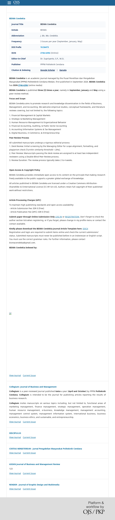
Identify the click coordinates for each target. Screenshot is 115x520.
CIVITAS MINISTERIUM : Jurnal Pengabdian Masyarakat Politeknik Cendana (45, 448)
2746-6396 (45, 53)
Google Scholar (47, 70)
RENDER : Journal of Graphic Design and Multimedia (34, 484)
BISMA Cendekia (17, 18)
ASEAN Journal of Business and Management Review (34, 464)
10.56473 (44, 47)
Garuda (62, 70)
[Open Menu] (9, 3)
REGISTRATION (72, 216)
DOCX (85, 228)
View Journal (15, 375)
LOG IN (58, 216)
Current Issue (29, 375)
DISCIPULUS (15, 433)
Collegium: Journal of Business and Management (33, 386)
